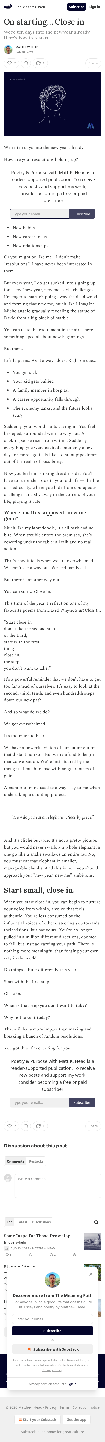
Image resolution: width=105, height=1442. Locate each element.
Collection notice (86, 1407)
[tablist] (25, 1161)
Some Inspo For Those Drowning (37, 1235)
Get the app (76, 1419)
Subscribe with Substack (56, 1349)
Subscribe (76, 7)
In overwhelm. (16, 1242)
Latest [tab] (22, 1222)
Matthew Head (27, 47)
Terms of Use (76, 1360)
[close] (91, 1274)
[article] (52, 1245)
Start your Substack (39, 1419)
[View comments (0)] (26, 63)
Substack (28, 1431)
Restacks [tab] (36, 1161)
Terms (65, 1407)
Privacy (51, 1407)
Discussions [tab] (41, 1222)
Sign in (94, 7)
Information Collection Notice (61, 1365)
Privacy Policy (52, 1370)
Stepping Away (19, 1266)
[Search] (96, 1222)
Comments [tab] (15, 1161)
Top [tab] (9, 1222)
